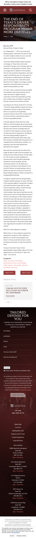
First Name (7, 331)
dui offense (7, 267)
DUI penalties (22, 263)
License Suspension (18, 437)
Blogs (5, 261)
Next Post (26, 273)
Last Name (7, 336)
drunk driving (18, 261)
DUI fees (24, 265)
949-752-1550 (18, 455)
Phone (6, 341)
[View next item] (11, 302)
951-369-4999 (18, 482)
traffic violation (8, 265)
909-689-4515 (18, 496)
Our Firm (18, 427)
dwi (12, 261)
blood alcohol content (10, 263)
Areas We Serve (18, 440)
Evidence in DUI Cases (18, 434)
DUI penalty (17, 265)
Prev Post (9, 273)
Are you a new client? (10, 352)
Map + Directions (18, 457)
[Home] (17, 10)
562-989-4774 (18, 469)
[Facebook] (16, 418)
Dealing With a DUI (18, 431)
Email (5, 346)
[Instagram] (20, 418)
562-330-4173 (18, 413)
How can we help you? (10, 357)
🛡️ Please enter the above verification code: (17, 370)
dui (9, 261)
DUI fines (14, 267)
